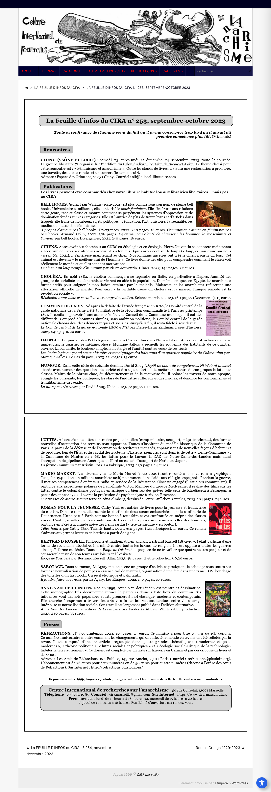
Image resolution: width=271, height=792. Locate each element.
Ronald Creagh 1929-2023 (218, 748)
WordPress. (240, 783)
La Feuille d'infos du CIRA (57, 88)
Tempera (221, 783)
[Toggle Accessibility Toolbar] (262, 783)
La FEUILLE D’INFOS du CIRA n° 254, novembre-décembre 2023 (69, 751)
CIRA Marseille (148, 775)
